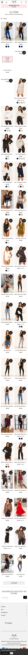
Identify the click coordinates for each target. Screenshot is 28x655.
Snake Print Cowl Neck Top (7, 518)
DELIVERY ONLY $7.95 (14, 6)
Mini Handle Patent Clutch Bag (7, 79)
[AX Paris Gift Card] (7, 59)
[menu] (2, 2)
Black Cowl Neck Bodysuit (7, 238)
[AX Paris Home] (14, 2)
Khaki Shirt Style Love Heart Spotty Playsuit (7, 294)
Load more (14, 583)
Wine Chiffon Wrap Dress (20, 51)
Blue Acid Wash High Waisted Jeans (7, 406)
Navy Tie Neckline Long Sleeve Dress (20, 182)
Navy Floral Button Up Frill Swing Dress (20, 266)
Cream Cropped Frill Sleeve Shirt (20, 126)
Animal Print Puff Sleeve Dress (20, 490)
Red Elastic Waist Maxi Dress (20, 518)
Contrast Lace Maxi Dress (7, 546)
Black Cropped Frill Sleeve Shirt (7, 154)
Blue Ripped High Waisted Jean (7, 322)
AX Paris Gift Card (7, 70)
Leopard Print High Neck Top (20, 546)
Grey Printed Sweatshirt (20, 154)
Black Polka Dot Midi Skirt (7, 574)
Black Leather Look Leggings (20, 294)
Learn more (5, 653)
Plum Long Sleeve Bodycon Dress (7, 434)
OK (11, 653)
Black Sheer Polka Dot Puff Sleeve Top (7, 210)
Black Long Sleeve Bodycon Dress (7, 462)
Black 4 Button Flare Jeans (21, 42)
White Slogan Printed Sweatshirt (7, 126)
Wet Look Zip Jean (21, 574)
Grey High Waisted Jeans (20, 350)
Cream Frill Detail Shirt (7, 182)
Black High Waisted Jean (20, 378)
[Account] (6, 2)
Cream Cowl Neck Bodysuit (7, 266)
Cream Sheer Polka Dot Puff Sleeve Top (20, 210)
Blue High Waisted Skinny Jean (20, 406)
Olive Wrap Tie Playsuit (21, 238)
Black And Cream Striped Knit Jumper (20, 322)
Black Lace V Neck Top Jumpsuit (20, 462)
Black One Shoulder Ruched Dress (20, 434)
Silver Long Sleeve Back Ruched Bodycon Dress (20, 98)
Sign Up (25, 597)
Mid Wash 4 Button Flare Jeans (7, 42)
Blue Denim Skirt (7, 350)
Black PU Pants (7, 378)
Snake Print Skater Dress (7, 490)
